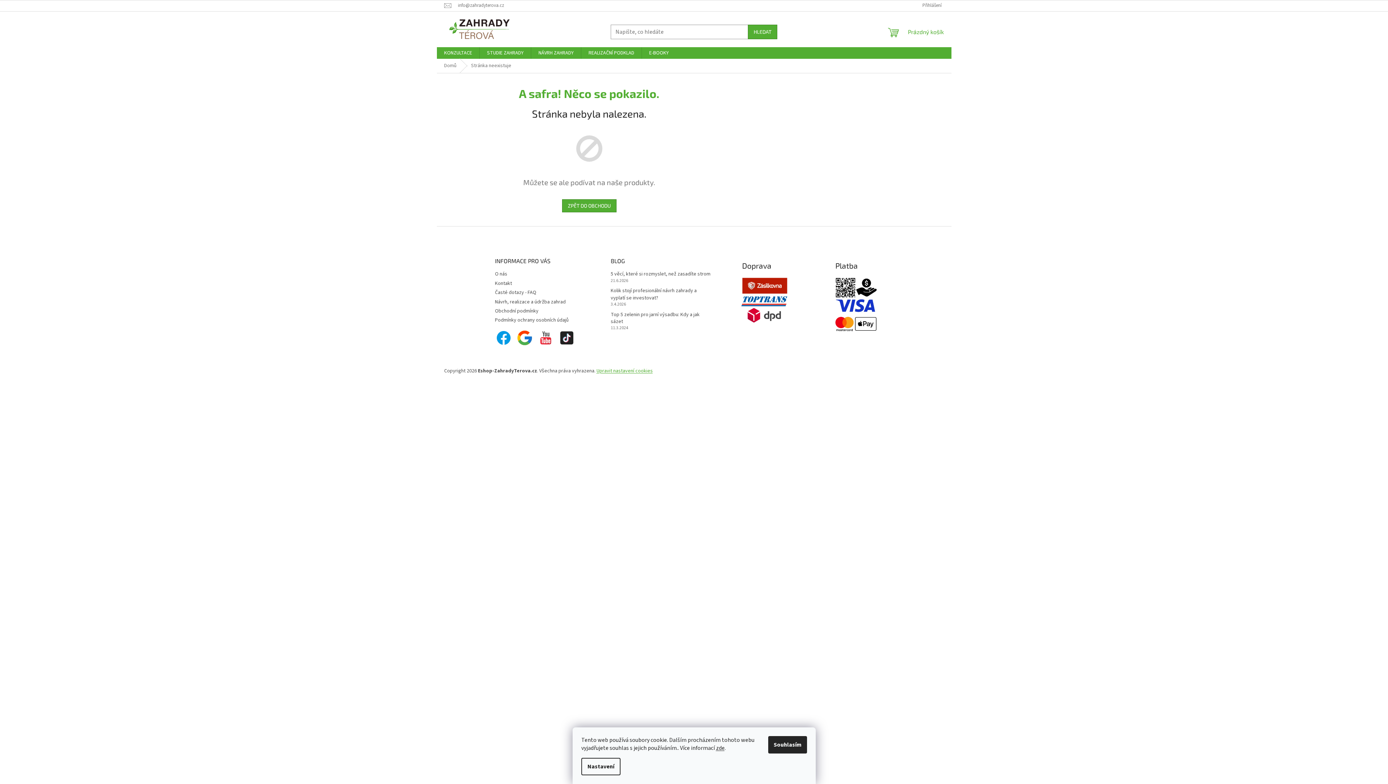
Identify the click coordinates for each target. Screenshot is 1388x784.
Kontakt (503, 283)
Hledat (762, 32)
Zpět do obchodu (589, 206)
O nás (501, 274)
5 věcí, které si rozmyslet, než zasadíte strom (661, 274)
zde (720, 748)
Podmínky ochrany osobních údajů (532, 320)
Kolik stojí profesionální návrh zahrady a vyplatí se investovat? (654, 294)
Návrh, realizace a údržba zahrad (530, 302)
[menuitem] (458, 53)
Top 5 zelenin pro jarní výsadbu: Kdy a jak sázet (655, 318)
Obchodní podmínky (517, 311)
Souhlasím (788, 745)
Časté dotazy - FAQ (515, 292)
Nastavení (600, 767)
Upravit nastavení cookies (625, 371)
